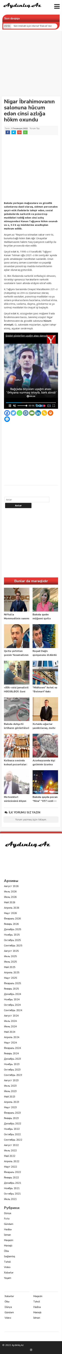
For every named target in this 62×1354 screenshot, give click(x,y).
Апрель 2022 (11, 1161)
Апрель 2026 (11, 907)
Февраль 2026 (12, 918)
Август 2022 (11, 1145)
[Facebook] (7, 413)
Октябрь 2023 (12, 1069)
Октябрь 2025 (12, 940)
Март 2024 (10, 1042)
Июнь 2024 (10, 1026)
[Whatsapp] (19, 413)
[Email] (32, 413)
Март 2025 (10, 978)
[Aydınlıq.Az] (22, 8)
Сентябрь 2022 (13, 1139)
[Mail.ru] (25, 413)
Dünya (7, 1213)
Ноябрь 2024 (12, 999)
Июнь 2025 (10, 961)
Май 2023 (9, 1096)
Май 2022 (9, 1156)
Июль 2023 (10, 1085)
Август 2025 (11, 951)
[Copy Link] (44, 413)
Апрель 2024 (11, 1037)
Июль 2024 (10, 1021)
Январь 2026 (11, 924)
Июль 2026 (10, 891)
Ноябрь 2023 (12, 1064)
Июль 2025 (10, 956)
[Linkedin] (38, 413)
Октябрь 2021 (12, 1193)
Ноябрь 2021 (12, 1188)
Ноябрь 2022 (12, 1129)
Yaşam (7, 1278)
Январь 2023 (11, 1118)
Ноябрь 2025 (12, 934)
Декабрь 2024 (12, 994)
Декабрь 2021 (12, 1183)
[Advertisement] (31, 64)
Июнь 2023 (10, 1091)
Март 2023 (10, 1107)
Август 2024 (11, 1015)
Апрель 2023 (11, 1102)
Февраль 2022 (12, 1172)
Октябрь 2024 (12, 1004)
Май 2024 (9, 1031)
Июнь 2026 (10, 897)
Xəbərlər (8, 1272)
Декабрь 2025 (12, 929)
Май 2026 (9, 902)
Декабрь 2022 (12, 1123)
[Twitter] (13, 413)
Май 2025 (9, 967)
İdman (7, 1234)
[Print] (50, 413)
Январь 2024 (11, 1053)
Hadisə (8, 1229)
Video (7, 1267)
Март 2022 (10, 1166)
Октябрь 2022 (12, 1134)
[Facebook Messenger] (7, 419)
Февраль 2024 (12, 1048)
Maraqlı (8, 1245)
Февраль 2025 (12, 983)
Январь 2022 (11, 1177)
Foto (7, 1218)
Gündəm (8, 1224)
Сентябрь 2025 (13, 945)
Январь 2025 (11, 988)
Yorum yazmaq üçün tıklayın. (31, 819)
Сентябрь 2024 (13, 1010)
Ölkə (6, 1251)
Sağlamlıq (9, 1256)
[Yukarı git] (56, 1348)
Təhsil (7, 1261)
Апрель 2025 (11, 972)
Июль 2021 (10, 1199)
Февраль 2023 (12, 1112)
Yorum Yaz (35, 128)
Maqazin (8, 1240)
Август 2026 (11, 886)
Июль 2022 (10, 1150)
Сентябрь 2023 (13, 1075)
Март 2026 (10, 913)
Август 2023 (11, 1080)
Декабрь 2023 (12, 1058)
